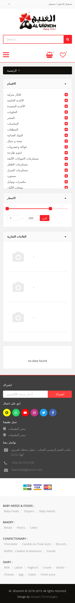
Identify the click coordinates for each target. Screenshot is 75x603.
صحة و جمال (14, 141)
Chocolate (10, 544)
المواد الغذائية (15, 135)
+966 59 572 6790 (22, 463)
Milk (7, 567)
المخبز (11, 118)
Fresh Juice (48, 574)
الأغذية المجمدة (16, 106)
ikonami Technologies (44, 597)
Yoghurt (32, 567)
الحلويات (12, 112)
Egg (21, 574)
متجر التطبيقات (17, 429)
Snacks (51, 551)
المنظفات (12, 129)
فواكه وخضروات (17, 147)
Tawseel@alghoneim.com (26, 470)
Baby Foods (11, 511)
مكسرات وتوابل (16, 182)
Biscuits (61, 544)
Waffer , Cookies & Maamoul (23, 551)
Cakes (34, 527)
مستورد (11, 176)
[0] (63, 55)
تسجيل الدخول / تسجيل (60, 4)
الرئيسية (12, 70)
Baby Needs (47, 511)
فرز (44, 218)
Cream (47, 567)
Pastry (21, 527)
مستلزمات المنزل (17, 170)
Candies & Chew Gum (36, 544)
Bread (8, 527)
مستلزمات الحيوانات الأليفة (23, 158)
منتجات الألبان (15, 187)
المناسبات (13, 123)
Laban (18, 567)
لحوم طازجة (14, 153)
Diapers (29, 511)
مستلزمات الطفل (17, 164)
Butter (60, 567)
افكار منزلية (14, 94)
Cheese (9, 574)
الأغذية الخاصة (15, 100)
